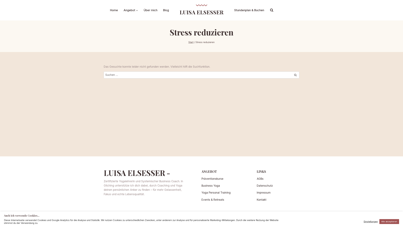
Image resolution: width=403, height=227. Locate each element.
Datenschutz (265, 185)
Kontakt (261, 199)
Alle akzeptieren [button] (389, 221)
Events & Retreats (213, 199)
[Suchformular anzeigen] (272, 10)
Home (114, 10)
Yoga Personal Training (216, 192)
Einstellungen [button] (371, 221)
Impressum (264, 192)
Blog (166, 10)
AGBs (260, 178)
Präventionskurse (212, 178)
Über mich (150, 10)
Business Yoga (211, 185)
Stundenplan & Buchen (249, 10)
